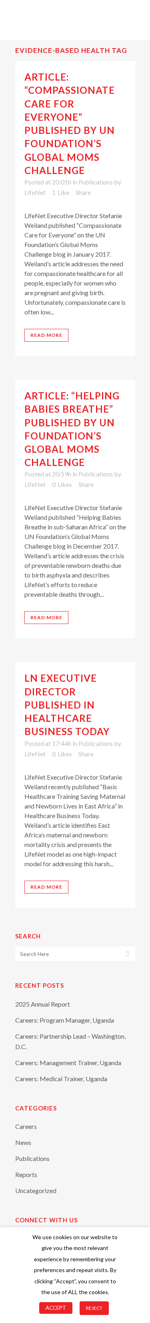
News (23, 1142)
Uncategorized (35, 1190)
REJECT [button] (94, 1308)
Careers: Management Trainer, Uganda (68, 1062)
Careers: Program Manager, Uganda (64, 1020)
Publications (95, 182)
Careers (26, 1126)
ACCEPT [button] (56, 1308)
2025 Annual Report (42, 1004)
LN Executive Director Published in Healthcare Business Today (67, 704)
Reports (26, 1174)
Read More (46, 335)
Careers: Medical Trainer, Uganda (61, 1078)
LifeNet (35, 192)
